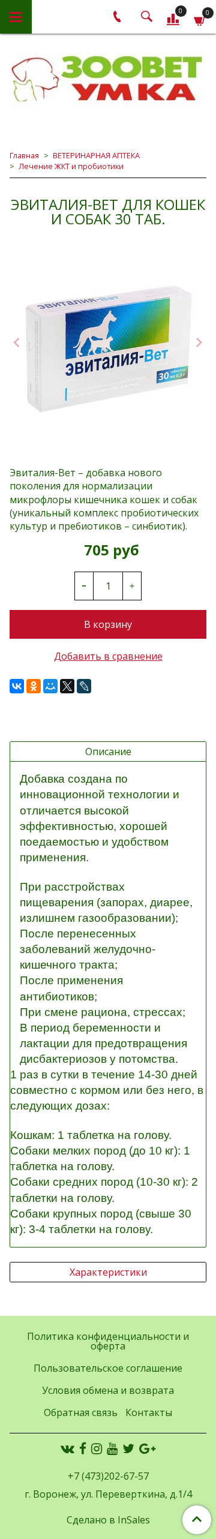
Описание (108, 751)
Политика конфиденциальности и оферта (108, 1341)
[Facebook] (82, 1447)
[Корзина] (200, 19)
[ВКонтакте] (17, 686)
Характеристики (108, 1272)
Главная (24, 155)
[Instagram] (96, 1447)
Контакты (148, 1412)
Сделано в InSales (108, 1520)
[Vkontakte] (67, 1447)
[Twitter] (128, 1447)
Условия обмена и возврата (108, 1390)
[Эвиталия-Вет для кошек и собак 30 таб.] (108, 344)
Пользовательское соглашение (108, 1368)
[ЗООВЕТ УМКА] (108, 79)
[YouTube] (112, 1447)
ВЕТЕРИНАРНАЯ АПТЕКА (96, 155)
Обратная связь (81, 1412)
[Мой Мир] (50, 686)
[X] (67, 686)
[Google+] (147, 1447)
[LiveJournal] (84, 686)
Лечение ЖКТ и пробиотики (71, 166)
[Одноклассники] (33, 686)
